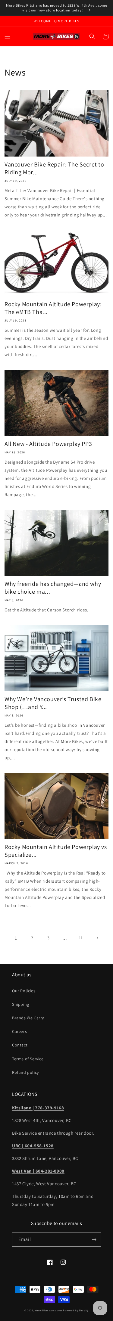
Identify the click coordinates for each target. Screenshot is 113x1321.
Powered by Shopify (76, 1310)
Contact (19, 1045)
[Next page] (97, 938)
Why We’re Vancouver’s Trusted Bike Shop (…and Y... (53, 703)
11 (81, 937)
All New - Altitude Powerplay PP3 (48, 444)
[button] (7, 36)
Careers (19, 1031)
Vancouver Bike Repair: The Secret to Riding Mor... (54, 168)
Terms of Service (28, 1058)
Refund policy (25, 1072)
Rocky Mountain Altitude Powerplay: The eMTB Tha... (53, 308)
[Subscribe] (94, 1239)
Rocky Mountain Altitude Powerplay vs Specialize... (56, 851)
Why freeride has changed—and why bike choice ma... (53, 587)
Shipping (20, 1004)
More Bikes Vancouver (48, 1310)
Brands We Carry (28, 1018)
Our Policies (23, 990)
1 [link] (16, 938)
